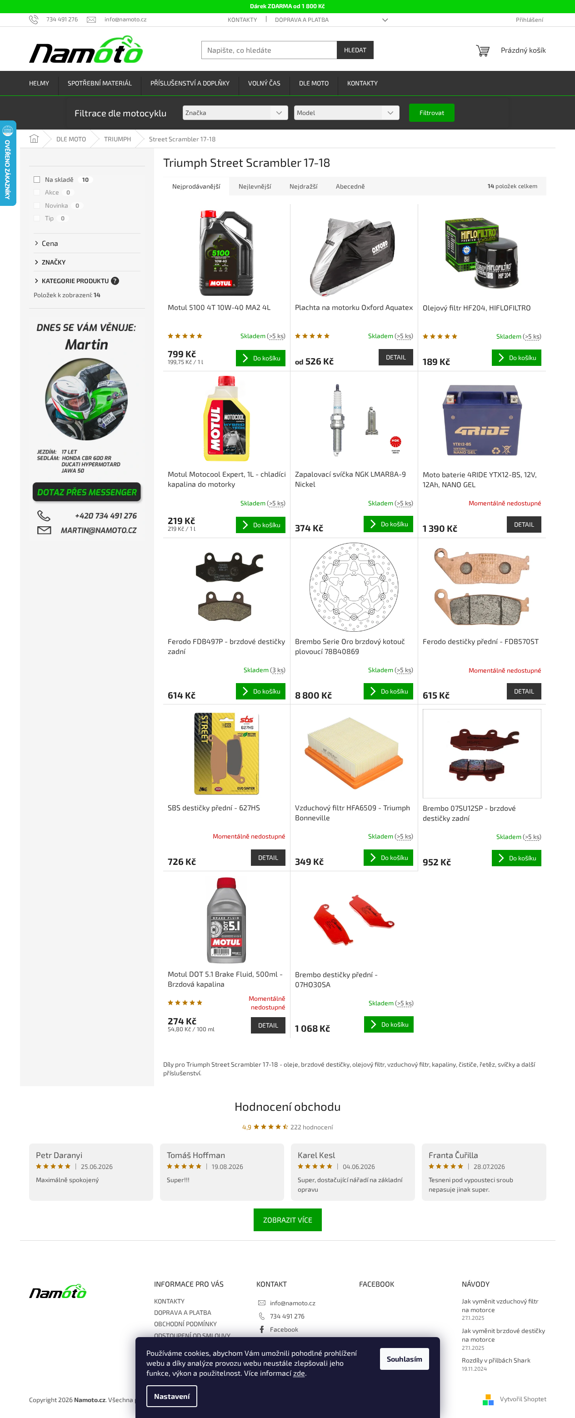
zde (299, 1372)
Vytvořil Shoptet (523, 1399)
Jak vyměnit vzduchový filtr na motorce (500, 1305)
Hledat (355, 50)
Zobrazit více (287, 1219)
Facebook (284, 1329)
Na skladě (67, 179)
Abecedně (350, 186)
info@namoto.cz (292, 1303)
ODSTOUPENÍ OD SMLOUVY (192, 1335)
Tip (55, 218)
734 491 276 (287, 1316)
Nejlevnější (255, 186)
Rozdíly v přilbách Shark (496, 1360)
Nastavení (172, 1396)
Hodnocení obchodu (288, 1106)
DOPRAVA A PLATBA (302, 19)
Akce (57, 192)
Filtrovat (432, 112)
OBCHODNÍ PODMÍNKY (185, 1324)
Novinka (62, 205)
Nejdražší (303, 186)
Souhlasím (404, 1358)
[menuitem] (39, 83)
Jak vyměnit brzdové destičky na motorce (503, 1335)
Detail (396, 357)
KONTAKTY (242, 19)
